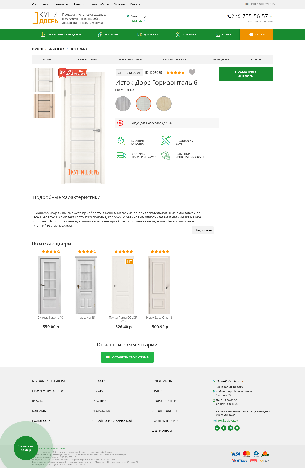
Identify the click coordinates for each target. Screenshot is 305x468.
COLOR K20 (123, 319)
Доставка (150, 34)
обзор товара (87, 59)
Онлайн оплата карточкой (112, 421)
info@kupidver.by (261, 4)
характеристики (130, 59)
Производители (164, 401)
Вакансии (39, 401)
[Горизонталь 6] (44, 80)
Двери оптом (162, 431)
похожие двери (219, 59)
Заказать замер (25, 448)
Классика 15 (87, 317)
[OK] (235, 428)
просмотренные (174, 59)
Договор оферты (164, 411)
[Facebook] (221, 428)
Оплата (135, 4)
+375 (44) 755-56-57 (228, 381)
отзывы (256, 59)
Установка (190, 34)
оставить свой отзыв (130, 357)
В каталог (50, 59)
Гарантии (99, 401)
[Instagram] (228, 428)
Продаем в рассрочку (48, 391)
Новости (79, 4)
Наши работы (99, 4)
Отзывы (119, 4)
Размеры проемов (165, 421)
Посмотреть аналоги (246, 74)
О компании (41, 4)
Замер (226, 34)
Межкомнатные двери (64, 34)
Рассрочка (112, 34)
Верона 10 (50, 317)
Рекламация (101, 411)
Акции (259, 34)
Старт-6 (159, 317)
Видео (157, 391)
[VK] (215, 428)
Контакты (61, 4)
